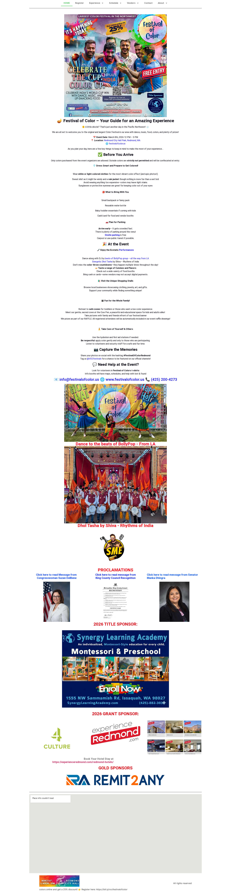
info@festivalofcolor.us (79, 379)
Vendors (131, 3)
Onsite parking (112, 235)
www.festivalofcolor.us (124, 379)
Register (79, 3)
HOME (67, 3)
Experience (94, 3)
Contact (148, 3)
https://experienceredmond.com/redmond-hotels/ (82, 762)
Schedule (113, 3)
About (161, 3)
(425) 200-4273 (164, 379)
